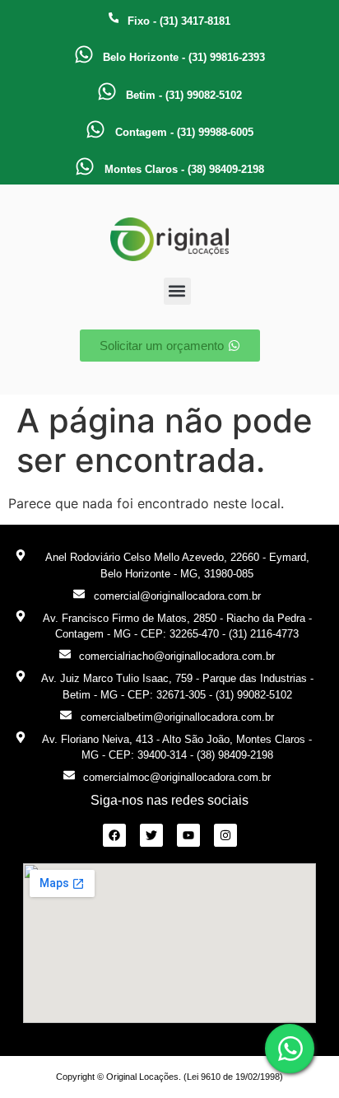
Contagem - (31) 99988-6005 (184, 132)
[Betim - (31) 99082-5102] (107, 91)
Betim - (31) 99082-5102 (184, 95)
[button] (177, 291)
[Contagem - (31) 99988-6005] (95, 129)
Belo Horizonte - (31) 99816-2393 (184, 57)
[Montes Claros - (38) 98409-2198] (85, 166)
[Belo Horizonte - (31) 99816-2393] (84, 54)
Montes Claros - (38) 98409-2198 (184, 169)
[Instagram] (225, 835)
